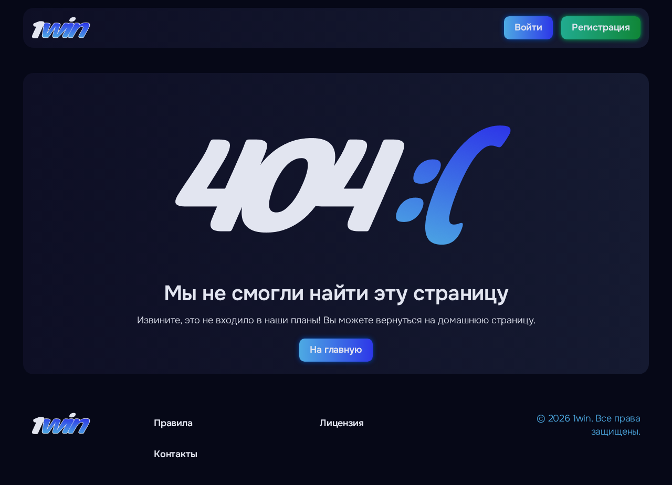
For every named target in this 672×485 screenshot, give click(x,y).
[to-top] (594, 453)
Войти (528, 27)
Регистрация (601, 27)
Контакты (175, 454)
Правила (173, 423)
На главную (336, 349)
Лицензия (342, 423)
